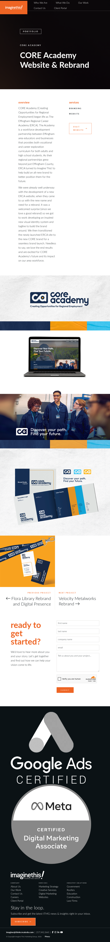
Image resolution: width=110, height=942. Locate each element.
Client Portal (60, 8)
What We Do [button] (63, 2)
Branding (75, 108)
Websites (43, 897)
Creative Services (47, 890)
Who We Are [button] (40, 2)
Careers (15, 897)
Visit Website (78, 128)
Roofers (71, 890)
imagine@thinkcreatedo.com (20, 932)
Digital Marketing (47, 893)
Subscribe (21, 922)
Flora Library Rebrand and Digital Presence (31, 601)
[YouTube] (61, 932)
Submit (65, 690)
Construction (73, 897)
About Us (16, 886)
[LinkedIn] (58, 932)
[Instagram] (55, 932)
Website (74, 114)
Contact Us (39, 8)
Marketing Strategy (48, 886)
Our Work (83, 2)
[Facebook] (52, 932)
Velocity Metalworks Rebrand (77, 600)
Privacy (47, 936)
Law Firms (72, 900)
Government (73, 886)
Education (72, 893)
